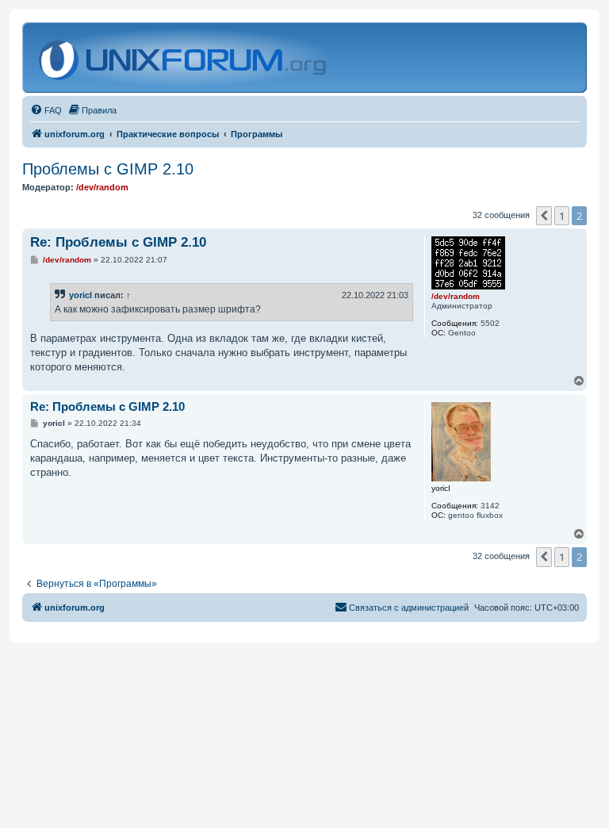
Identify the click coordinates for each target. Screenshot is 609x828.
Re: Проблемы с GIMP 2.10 (118, 242)
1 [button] (562, 216)
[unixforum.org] (184, 57)
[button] (544, 215)
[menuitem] (46, 110)
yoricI (80, 295)
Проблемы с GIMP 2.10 (107, 169)
